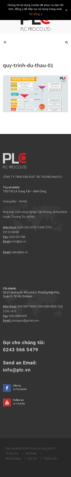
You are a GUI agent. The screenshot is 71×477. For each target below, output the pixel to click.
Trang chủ (12, 453)
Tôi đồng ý (35, 14)
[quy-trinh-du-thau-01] (35, 93)
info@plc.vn (19, 241)
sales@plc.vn (20, 252)
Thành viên (50, 458)
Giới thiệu (31, 453)
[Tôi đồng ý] (66, 10)
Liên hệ (32, 458)
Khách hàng (13, 458)
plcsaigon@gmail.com (25, 320)
